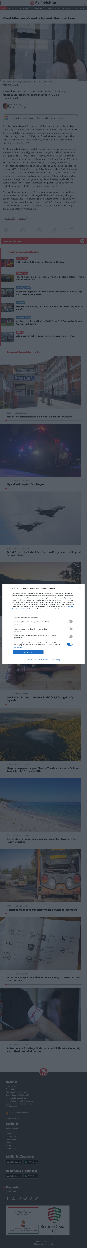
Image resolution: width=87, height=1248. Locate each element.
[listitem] (43, 617)
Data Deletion (31, 660)
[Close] (80, 588)
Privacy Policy (55, 660)
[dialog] (43, 624)
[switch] (70, 621)
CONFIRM (28, 652)
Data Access (43, 660)
